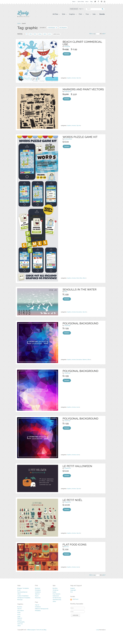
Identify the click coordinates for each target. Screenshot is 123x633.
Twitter (95, 1)
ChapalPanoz (67, 468)
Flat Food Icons (74, 544)
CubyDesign (67, 325)
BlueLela (66, 546)
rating (39, 34)
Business (37, 588)
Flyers (36, 595)
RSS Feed (75, 599)
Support (72, 588)
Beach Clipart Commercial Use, (82, 43)
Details (66, 54)
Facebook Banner (22, 592)
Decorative (79, 312)
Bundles (55, 588)
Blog (45, 629)
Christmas (55, 590)
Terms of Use (39, 629)
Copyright (73, 590)
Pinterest (101, 1)
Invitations (38, 592)
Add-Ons (20, 623)
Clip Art (78, 78)
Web (77, 278)
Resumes (37, 597)
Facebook (98, 1)
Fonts (18, 612)
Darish (65, 291)
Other (80, 278)
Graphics (69, 78)
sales (44, 34)
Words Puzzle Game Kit (80, 137)
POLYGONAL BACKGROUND (80, 418)
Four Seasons (56, 594)
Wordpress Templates (23, 597)
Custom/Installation (23, 595)
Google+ (105, 1)
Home (19, 23)
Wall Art (37, 594)
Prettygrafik (67, 46)
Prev (90, 33)
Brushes (19, 606)
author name (56, 34)
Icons (77, 407)
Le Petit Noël (72, 500)
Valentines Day (57, 599)
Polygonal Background (80, 323)
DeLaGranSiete (68, 139)
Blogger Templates (23, 588)
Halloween (56, 595)
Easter (54, 592)
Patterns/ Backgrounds (41, 608)
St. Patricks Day (57, 597)
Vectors (74, 78)
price (49, 34)
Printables (38, 590)
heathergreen (67, 91)
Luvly (97, 629)
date (30, 34)
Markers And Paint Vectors (83, 89)
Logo (18, 616)
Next (104, 33)
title (35, 34)
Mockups (19, 599)
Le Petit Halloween (77, 466)
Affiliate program (31, 629)
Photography (21, 622)
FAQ (71, 592)
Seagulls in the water (79, 289)
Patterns (84, 359)
